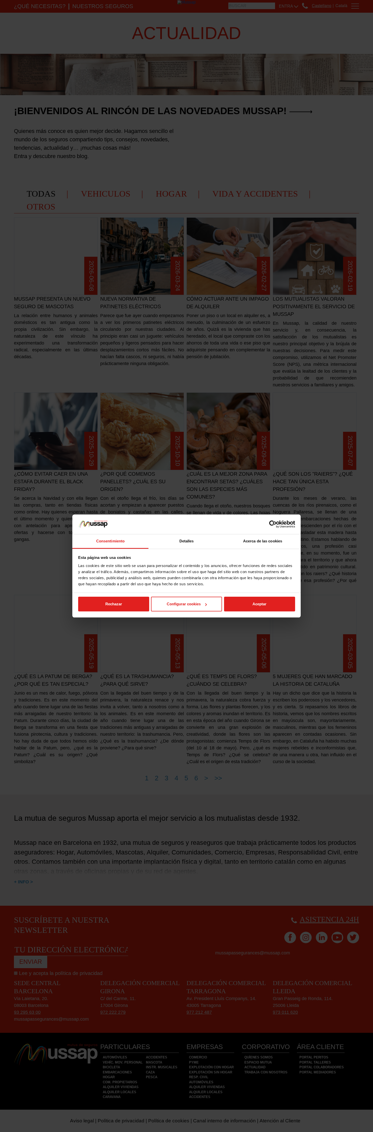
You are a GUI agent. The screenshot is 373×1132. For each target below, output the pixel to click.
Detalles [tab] (186, 541)
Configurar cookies (184, 604)
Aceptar (259, 604)
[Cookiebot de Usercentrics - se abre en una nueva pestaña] (273, 524)
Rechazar (113, 604)
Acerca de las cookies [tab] (262, 541)
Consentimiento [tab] (110, 541)
